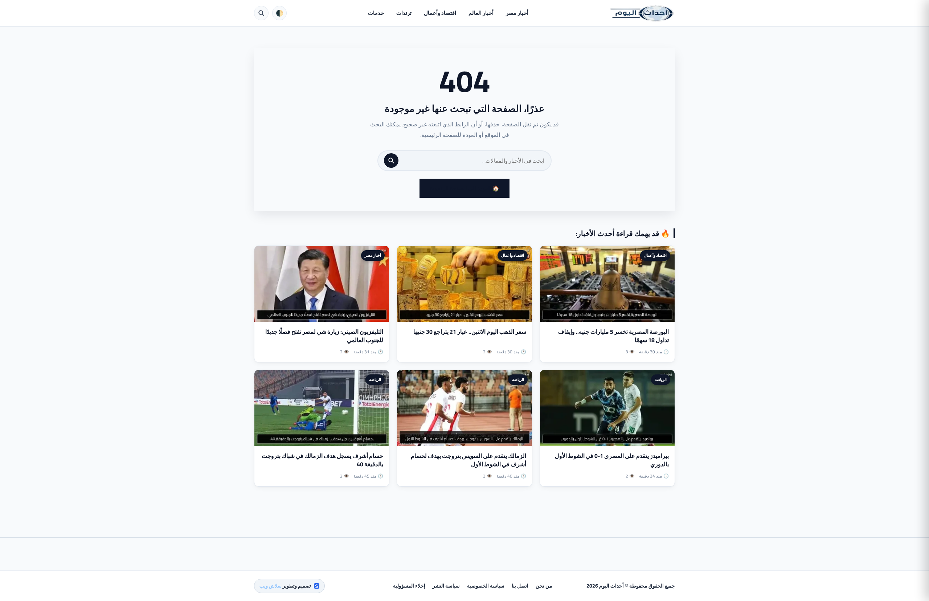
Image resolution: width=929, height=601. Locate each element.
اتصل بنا (520, 585)
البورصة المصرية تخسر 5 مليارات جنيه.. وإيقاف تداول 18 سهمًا (613, 335)
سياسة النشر (446, 585)
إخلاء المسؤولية (409, 585)
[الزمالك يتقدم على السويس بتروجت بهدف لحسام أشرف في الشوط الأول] (464, 408)
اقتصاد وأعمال (440, 13)
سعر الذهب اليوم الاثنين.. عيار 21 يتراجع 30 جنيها (469, 331)
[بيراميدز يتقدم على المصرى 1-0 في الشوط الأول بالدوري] (607, 408)
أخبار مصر (517, 13)
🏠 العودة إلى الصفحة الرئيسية (464, 188)
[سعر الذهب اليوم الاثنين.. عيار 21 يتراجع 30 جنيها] (464, 284)
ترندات (404, 13)
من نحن (544, 585)
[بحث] (391, 160)
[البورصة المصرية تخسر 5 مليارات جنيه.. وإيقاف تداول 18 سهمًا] (607, 284)
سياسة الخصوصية (485, 585)
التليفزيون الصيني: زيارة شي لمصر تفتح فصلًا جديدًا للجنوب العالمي (324, 335)
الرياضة (661, 379)
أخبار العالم (481, 13)
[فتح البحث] (261, 13)
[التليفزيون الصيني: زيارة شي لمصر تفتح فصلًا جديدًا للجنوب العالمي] (321, 284)
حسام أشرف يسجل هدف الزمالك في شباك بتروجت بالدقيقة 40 (322, 460)
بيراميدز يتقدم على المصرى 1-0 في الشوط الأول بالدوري (612, 460)
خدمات (376, 13)
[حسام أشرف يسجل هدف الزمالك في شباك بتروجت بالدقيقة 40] (321, 408)
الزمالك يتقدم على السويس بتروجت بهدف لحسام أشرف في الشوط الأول (468, 460)
